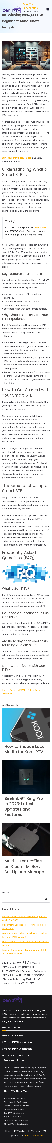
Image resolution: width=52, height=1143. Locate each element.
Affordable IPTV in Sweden (15, 1102)
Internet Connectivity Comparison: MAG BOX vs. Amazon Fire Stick (24, 952)
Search (5, 892)
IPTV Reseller (19, 1131)
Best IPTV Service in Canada (16, 1105)
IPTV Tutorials (34, 1131)
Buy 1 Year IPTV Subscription (16, 157)
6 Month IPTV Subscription (17, 1048)
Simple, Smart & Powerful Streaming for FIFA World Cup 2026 (24, 918)
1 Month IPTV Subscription (16, 1035)
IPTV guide (8, 967)
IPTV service (10, 971)
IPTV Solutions (10, 975)
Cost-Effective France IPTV (16, 1120)
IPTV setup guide (38, 971)
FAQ (45, 1131)
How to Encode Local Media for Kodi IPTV (25, 749)
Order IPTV (33, 979)
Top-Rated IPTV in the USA (16, 1098)
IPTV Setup (25, 971)
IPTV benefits (36, 963)
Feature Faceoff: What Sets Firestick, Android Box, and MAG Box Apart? (24, 935)
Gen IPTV (16, 963)
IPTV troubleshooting (13, 979)
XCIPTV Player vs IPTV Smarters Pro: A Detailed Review (25, 943)
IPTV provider (24, 967)
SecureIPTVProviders (11, 983)
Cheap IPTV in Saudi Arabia (16, 1124)
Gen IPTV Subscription (30, 6)
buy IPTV (6, 962)
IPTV (25, 962)
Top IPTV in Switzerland (14, 1113)
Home (8, 1131)
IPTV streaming (31, 975)
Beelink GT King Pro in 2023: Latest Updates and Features (23, 806)
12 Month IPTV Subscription (17, 1055)
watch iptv (27, 983)
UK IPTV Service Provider (14, 1109)
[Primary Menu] (48, 10)
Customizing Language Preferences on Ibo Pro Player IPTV (25, 926)
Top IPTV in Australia (13, 1116)
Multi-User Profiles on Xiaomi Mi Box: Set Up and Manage (24, 866)
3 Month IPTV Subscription (17, 1042)
